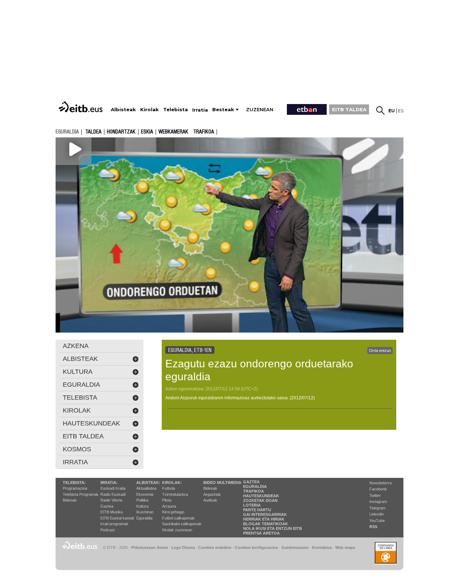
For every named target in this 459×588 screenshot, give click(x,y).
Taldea (93, 132)
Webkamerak (173, 132)
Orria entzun (380, 350)
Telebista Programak (81, 494)
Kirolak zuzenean (177, 530)
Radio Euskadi (113, 494)
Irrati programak (114, 524)
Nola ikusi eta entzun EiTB (272, 528)
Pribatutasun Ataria (149, 547)
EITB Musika (111, 512)
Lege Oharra (183, 547)
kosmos (77, 449)
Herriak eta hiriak (263, 519)
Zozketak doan (260, 500)
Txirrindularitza (175, 494)
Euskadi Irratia (113, 488)
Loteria (252, 505)
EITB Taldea (83, 436)
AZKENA (76, 345)
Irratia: (109, 482)
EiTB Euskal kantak (117, 518)
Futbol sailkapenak (178, 518)
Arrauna (169, 506)
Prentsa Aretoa (261, 533)
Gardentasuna (294, 547)
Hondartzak (121, 132)
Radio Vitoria (111, 500)
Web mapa (345, 547)
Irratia (75, 462)
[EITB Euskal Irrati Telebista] (81, 107)
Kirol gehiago (173, 512)
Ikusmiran (144, 512)
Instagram (378, 501)
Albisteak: (148, 482)
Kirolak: (172, 482)
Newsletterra (380, 483)
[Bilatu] (380, 110)
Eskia (147, 132)
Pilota (166, 500)
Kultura (142, 506)
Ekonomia (144, 494)
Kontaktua (322, 547)
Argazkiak (212, 494)
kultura (78, 371)
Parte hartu (257, 510)
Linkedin (376, 514)
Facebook (378, 489)
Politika (142, 500)
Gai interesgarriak (265, 514)
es (400, 110)
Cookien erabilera (214, 547)
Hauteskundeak (261, 496)
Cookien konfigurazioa (256, 547)
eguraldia (67, 131)
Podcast (107, 530)
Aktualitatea (146, 488)
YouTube (377, 520)
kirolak (77, 410)
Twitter (375, 495)
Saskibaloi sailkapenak (182, 524)
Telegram (377, 508)
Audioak (210, 500)
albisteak (80, 358)
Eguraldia (144, 518)
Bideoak (70, 500)
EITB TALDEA (349, 109)
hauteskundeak (91, 423)
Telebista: (74, 482)
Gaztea (106, 506)
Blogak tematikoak (265, 524)
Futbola (168, 488)
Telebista (80, 397)
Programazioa (75, 488)
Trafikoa (203, 132)
